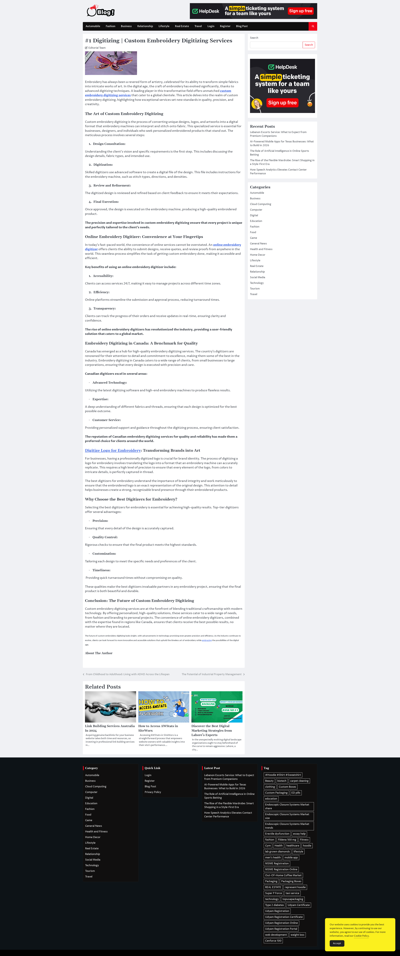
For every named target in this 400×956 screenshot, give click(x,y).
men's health (273, 857)
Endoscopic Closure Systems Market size (287, 816)
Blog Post (242, 26)
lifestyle (298, 851)
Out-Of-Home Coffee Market (283, 875)
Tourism (255, 288)
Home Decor (257, 254)
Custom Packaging (276, 793)
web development (276, 935)
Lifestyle (164, 26)
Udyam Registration (277, 911)
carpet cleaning (299, 781)
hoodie (307, 845)
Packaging (271, 881)
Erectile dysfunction (277, 834)
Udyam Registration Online (281, 923)
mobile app (291, 857)
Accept (337, 943)
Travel (198, 26)
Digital (254, 215)
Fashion (110, 26)
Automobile (93, 26)
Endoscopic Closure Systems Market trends (287, 826)
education (271, 798)
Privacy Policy (153, 792)
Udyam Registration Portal (281, 929)
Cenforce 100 (273, 941)
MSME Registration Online (281, 869)
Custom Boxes (287, 787)
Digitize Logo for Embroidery (113, 450)
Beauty (269, 781)
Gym (268, 845)
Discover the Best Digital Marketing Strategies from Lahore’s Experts (211, 730)
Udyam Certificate (299, 905)
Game (253, 238)
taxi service (292, 893)
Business (126, 26)
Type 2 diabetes (274, 905)
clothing (270, 787)
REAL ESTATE (273, 887)
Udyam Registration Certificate (284, 917)
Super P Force (273, 893)
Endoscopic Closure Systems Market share (287, 806)
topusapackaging (292, 899)
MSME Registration (277, 863)
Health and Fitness (261, 249)
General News (258, 243)
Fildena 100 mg (287, 839)
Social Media (257, 277)
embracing (207, 640)
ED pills (295, 793)
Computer (256, 209)
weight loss (297, 935)
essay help (299, 834)
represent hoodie (295, 887)
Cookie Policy (361, 936)
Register (225, 26)
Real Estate (182, 26)
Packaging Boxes (291, 881)
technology (272, 899)
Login (211, 26)
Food (253, 232)
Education (256, 221)
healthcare (292, 845)
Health (279, 845)
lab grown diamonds (277, 851)
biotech (281, 781)
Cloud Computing (260, 204)
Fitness (304, 839)
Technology (257, 283)
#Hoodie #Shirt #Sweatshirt (283, 775)
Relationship (145, 26)
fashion (269, 839)
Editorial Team (97, 48)
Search (254, 38)
